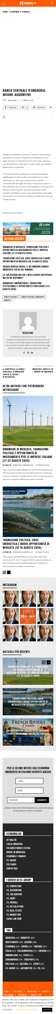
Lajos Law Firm (13, 918)
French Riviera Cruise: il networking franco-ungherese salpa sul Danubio (26, 268)
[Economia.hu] (28, 3)
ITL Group (11, 860)
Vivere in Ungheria (15, 852)
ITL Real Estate (14, 910)
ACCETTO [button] (47, 1010)
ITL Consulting (13, 886)
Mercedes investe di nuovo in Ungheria (43, 370)
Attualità (7, 465)
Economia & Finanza (20, 11)
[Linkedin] (32, 352)
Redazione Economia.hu (23, 465)
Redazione (12, 100)
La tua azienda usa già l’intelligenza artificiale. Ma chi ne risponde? (28, 276)
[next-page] (8, 572)
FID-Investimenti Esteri (18, 848)
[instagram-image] (11, 599)
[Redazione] (5, 100)
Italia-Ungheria (14, 844)
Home (5, 11)
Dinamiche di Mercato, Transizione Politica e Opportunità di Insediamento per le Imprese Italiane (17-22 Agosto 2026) (26, 250)
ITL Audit (10, 898)
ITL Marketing (13, 914)
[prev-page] (4, 572)
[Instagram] (28, 352)
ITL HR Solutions (15, 906)
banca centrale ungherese (33, 297)
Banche (7, 300)
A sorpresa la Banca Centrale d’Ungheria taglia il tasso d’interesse (14, 373)
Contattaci (12, 868)
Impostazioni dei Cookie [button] (27, 1009)
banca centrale (11, 297)
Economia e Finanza (16, 856)
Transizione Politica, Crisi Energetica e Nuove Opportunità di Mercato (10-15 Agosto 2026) (26, 260)
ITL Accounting (14, 890)
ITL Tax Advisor (14, 894)
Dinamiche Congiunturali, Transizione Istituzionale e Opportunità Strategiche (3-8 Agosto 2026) (26, 286)
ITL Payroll (12, 902)
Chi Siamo (11, 864)
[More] (50, 107)
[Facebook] (24, 352)
